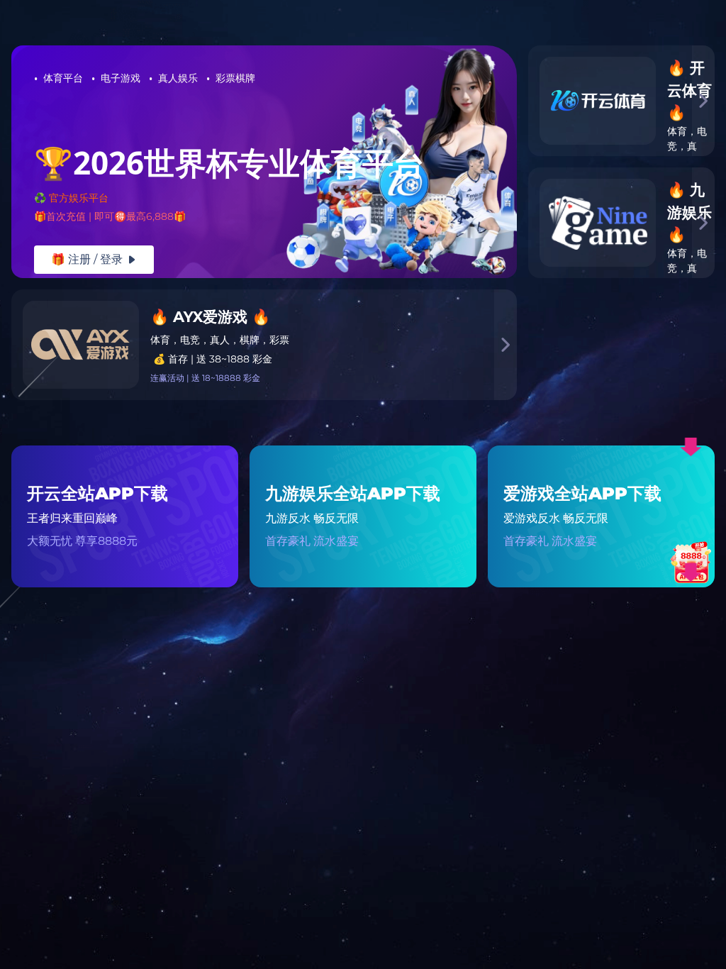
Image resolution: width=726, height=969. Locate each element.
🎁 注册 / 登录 (94, 259)
